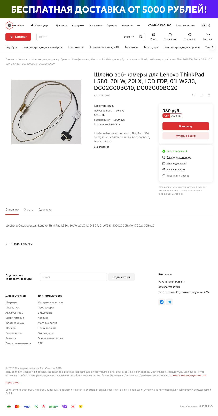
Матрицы (11, 302)
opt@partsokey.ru (169, 286)
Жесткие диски (15, 323)
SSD (40, 343)
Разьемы (10, 338)
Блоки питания (14, 317)
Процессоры (46, 307)
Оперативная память (18, 343)
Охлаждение (46, 333)
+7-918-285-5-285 (159, 25)
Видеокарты (45, 312)
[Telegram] (169, 302)
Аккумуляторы (14, 312)
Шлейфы (10, 328)
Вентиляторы (13, 333)
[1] (46, 112)
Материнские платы (50, 302)
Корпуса (43, 317)
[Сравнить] (201, 95)
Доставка (45, 209)
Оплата (28, 209)
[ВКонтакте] (161, 302)
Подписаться (121, 277)
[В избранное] (193, 95)
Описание (12, 209)
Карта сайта (12, 382)
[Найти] (140, 37)
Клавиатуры (12, 307)
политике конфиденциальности (188, 375)
